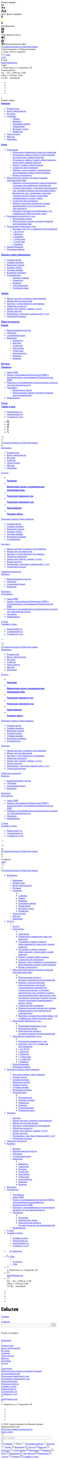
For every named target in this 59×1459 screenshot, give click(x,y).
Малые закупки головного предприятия (26, 298)
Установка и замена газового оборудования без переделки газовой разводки (34, 156)
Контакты (5, 363)
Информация (13, 398)
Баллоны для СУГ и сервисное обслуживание (35, 229)
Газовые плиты (14, 267)
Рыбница (17, 356)
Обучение (11, 333)
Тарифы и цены (8, 406)
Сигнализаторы (20, 285)
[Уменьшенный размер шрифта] (2, 5)
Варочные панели (15, 265)
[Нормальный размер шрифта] (3, 8)
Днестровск (18, 348)
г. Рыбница (18, 236)
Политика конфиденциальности (17, 1429)
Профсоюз (18, 131)
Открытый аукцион (16, 316)
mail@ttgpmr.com (9, 62)
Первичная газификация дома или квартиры (34, 152)
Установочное (14, 275)
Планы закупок (14, 311)
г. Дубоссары (19, 239)
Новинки (17, 121)
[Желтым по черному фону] (2, 20)
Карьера (4, 325)
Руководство (13, 108)
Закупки (4, 293)
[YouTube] (8, 427)
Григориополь (19, 353)
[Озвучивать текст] (3, 38)
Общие (16, 119)
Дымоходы (18, 280)
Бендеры (17, 343)
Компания (5, 103)
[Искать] (53, 1325)
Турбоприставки (21, 288)
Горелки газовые (21, 278)
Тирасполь (18, 340)
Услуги (4, 144)
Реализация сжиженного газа (21, 226)
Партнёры (12, 139)
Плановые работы (21, 124)
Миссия (10, 136)
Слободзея (18, 345)
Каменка (17, 358)
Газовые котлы (14, 260)
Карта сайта (7, 1432)
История (11, 113)
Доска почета (13, 134)
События (11, 116)
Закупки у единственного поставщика (25, 303)
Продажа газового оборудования (15, 254)
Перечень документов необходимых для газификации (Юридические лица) (32, 212)
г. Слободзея (19, 241)
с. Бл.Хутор (18, 231)
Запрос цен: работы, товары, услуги (24, 308)
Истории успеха (20, 129)
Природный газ (14, 412)
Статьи (4, 403)
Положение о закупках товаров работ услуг (28, 314)
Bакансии (12, 338)
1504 (7, 55)
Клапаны (17, 283)
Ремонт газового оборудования (28, 165)
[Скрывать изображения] (2, 32)
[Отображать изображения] (2, 29)
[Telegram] (8, 424)
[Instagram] (8, 422)
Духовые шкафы (15, 270)
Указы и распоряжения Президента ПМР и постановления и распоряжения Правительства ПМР (30, 377)
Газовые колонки (15, 262)
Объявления (18, 126)
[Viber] (8, 429)
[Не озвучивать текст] (2, 41)
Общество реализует (17, 306)
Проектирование (15, 247)
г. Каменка (18, 244)
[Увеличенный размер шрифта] (3, 11)
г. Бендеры (18, 234)
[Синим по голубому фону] (2, 23)
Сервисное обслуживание (25, 167)
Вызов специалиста (22, 175)
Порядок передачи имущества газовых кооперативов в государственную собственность (31, 206)
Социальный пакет (16, 335)
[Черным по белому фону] (2, 17)
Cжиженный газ (15, 414)
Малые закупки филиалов (19, 301)
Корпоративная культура (19, 330)
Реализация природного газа (21, 216)
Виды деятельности (16, 111)
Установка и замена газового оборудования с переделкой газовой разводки (34, 161)
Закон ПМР (12, 372)
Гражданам (12, 149)
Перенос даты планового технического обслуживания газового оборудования (32, 171)
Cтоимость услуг (15, 417)
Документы (6, 367)
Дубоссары (18, 350)
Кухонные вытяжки (16, 272)
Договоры (12, 387)
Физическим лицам (22, 218)
